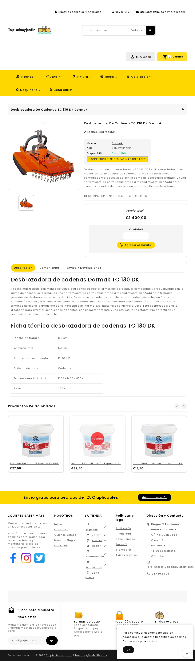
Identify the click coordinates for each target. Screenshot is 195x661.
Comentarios (49, 268)
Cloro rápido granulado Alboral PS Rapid (162, 463)
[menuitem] (25, 76)
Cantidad (136, 229)
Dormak (117, 143)
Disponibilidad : (98, 153)
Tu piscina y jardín (59, 655)
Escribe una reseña (101, 132)
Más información (154, 497)
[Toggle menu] (104, 527)
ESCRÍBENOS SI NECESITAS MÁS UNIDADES (117, 159)
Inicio (58, 524)
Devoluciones (125, 539)
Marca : (92, 143)
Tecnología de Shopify (91, 655)
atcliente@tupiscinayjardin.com (171, 567)
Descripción (23, 268)
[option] (26, 203)
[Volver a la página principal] (182, 109)
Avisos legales (126, 555)
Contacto (61, 529)
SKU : (90, 148)
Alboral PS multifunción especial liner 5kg (100, 463)
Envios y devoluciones (84, 268)
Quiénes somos (65, 535)
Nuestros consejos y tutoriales (79, 12)
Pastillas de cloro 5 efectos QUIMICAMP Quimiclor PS (47, 463)
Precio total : (135, 211)
